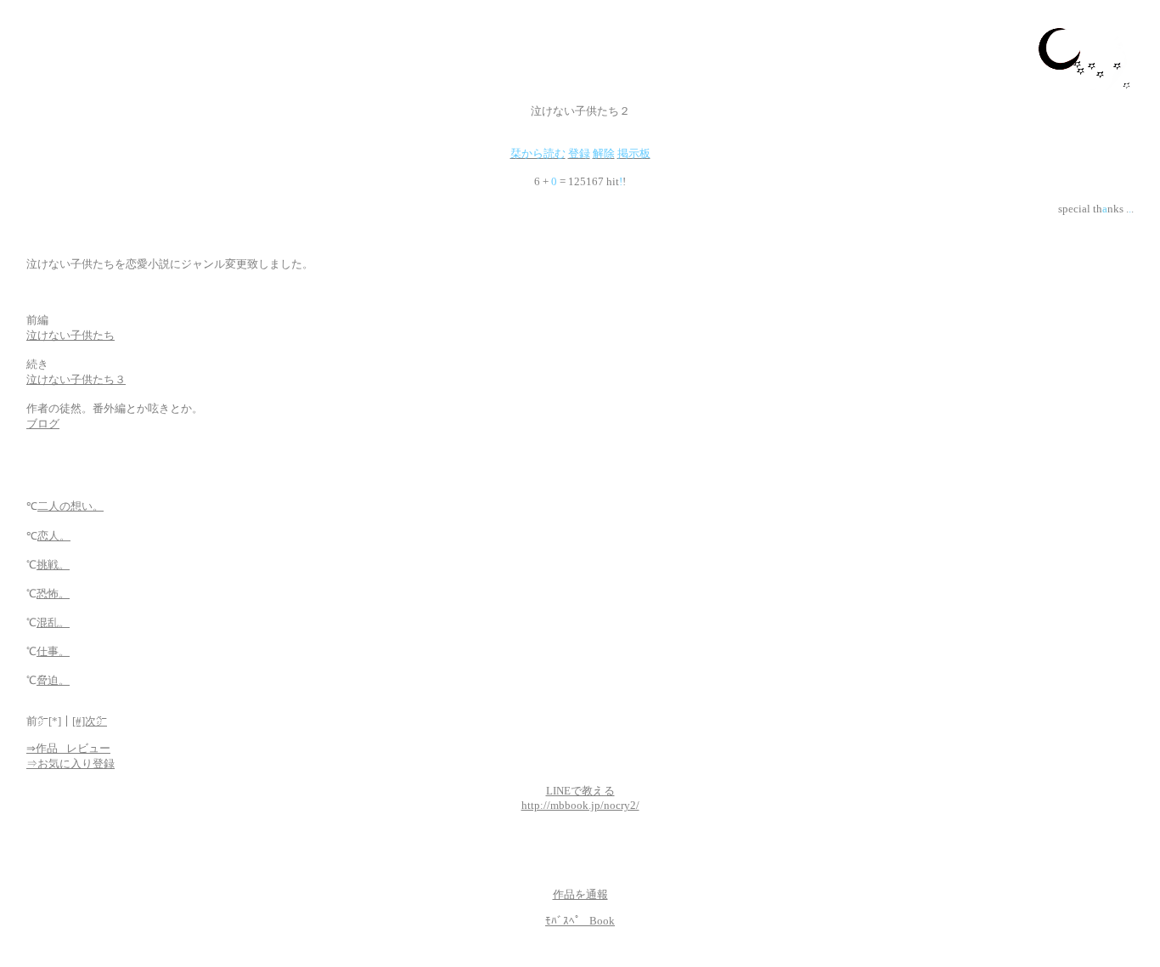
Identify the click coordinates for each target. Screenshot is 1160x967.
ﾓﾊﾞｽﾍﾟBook (580, 920)
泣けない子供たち (70, 335)
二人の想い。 (70, 506)
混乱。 (53, 622)
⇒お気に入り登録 (70, 763)
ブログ (42, 423)
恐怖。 (53, 593)
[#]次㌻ (89, 721)
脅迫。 (53, 680)
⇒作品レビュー (68, 748)
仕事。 (53, 651)
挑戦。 (53, 564)
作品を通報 (580, 894)
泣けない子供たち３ (76, 379)
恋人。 (53, 535)
